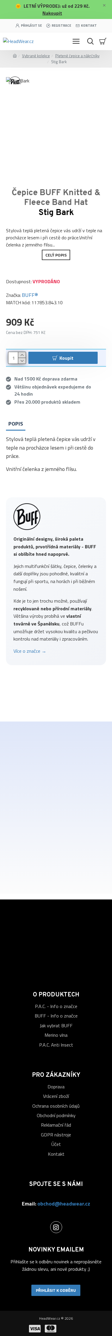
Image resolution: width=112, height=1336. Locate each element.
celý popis (56, 255)
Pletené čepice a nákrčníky (77, 56)
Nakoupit (52, 13)
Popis (15, 424)
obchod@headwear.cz (63, 1204)
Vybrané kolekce (36, 56)
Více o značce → (29, 651)
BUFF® (30, 295)
